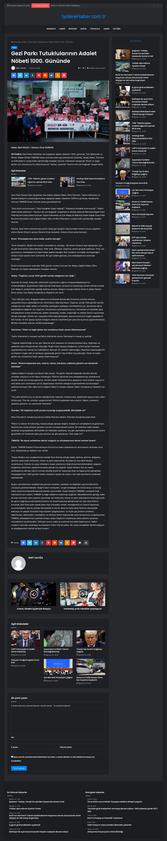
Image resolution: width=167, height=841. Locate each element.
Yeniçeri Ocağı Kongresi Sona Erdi (25, 661)
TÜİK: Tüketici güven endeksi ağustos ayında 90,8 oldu (143, 126)
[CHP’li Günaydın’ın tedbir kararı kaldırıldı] (25, 638)
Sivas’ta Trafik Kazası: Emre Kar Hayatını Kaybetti (89, 678)
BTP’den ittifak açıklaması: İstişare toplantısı (141, 240)
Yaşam (106, 29)
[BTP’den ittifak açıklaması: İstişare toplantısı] (123, 241)
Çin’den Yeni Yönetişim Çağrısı (58, 677)
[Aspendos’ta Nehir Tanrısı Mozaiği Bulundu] (58, 638)
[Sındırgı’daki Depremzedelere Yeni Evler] (67, 182)
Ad (13, 737)
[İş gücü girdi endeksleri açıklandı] (123, 91)
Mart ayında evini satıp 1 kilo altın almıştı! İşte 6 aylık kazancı (143, 253)
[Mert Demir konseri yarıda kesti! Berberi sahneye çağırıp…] (123, 266)
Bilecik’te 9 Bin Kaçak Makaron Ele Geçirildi (142, 227)
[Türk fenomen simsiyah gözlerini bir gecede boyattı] (123, 279)
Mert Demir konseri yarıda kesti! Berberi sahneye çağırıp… (141, 265)
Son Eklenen (136, 41)
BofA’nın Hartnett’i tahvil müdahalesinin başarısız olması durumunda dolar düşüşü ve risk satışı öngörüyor (93, 5)
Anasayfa (51, 29)
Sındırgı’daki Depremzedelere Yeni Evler (142, 138)
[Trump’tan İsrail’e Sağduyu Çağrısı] (90, 638)
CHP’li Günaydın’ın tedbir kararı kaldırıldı (23, 650)
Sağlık (83, 29)
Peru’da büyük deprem (142, 214)
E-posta (15, 747)
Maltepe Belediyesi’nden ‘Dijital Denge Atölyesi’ (143, 113)
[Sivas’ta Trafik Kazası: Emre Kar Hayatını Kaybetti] (90, 667)
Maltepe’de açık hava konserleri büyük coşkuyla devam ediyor (143, 102)
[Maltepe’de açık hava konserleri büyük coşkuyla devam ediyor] (123, 102)
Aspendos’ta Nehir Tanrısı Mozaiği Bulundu (56, 650)
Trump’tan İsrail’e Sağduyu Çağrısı (89, 650)
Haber (62, 29)
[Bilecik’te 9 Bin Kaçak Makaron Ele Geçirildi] (123, 229)
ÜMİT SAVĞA (21, 68)
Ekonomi (73, 29)
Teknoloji (95, 29)
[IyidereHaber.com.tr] (83, 16)
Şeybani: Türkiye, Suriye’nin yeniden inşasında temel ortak (142, 53)
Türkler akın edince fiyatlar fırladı (141, 64)
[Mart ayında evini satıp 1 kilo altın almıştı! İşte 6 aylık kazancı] (123, 254)
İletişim (116, 29)
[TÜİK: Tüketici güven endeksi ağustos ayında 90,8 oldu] (18, 182)
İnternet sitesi (66, 747)
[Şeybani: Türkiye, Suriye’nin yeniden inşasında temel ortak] (123, 54)
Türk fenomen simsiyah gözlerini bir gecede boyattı (143, 278)
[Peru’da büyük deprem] (123, 218)
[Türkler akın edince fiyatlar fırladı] (123, 67)
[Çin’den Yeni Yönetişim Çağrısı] (58, 667)
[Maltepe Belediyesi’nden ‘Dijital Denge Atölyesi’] (123, 115)
